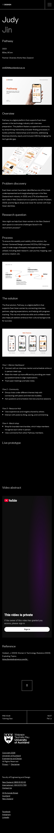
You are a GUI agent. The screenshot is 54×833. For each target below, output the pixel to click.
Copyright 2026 (8, 752)
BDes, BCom (7, 52)
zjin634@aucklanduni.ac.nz (13, 67)
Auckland (6, 795)
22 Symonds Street (10, 792)
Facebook (6, 811)
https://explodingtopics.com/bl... (15, 659)
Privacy (5, 764)
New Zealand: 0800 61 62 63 (14, 781)
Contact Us (7, 787)
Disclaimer (15, 764)
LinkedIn (5, 817)
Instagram (6, 814)
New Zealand (7, 798)
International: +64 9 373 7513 (14, 784)
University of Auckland (11, 755)
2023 (4, 48)
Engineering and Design (12, 758)
